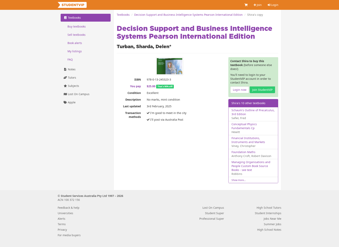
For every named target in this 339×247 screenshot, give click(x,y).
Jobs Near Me (272, 218)
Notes (71, 69)
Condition (134, 93)
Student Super (214, 213)
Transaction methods (133, 115)
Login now (239, 90)
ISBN (137, 79)
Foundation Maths (243, 152)
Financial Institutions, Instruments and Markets (248, 140)
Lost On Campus (78, 94)
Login (274, 5)
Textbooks (123, 15)
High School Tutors (269, 207)
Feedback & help (68, 207)
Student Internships (268, 213)
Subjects (73, 86)
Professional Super (211, 218)
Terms (62, 224)
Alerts (61, 218)
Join (259, 5)
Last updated (132, 106)
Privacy (62, 229)
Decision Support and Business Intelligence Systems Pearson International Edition (188, 15)
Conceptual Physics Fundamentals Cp (244, 126)
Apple (71, 102)
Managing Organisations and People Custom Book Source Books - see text (250, 166)
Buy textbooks (76, 26)
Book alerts (74, 43)
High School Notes (269, 229)
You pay (135, 86)
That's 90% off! (165, 86)
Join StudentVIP (262, 90)
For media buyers (69, 235)
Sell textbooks (76, 35)
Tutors (71, 77)
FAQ (70, 59)
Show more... (238, 180)
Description (133, 99)
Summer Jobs (272, 224)
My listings (74, 51)
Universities (65, 213)
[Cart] (246, 5)
